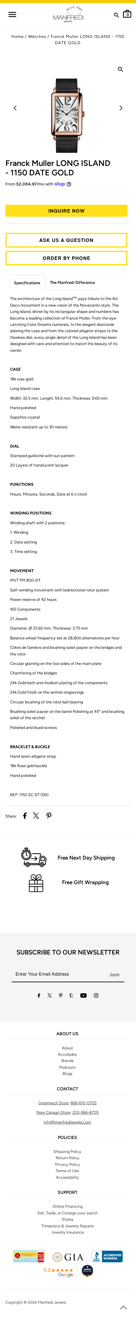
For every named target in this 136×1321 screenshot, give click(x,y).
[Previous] (15, 108)
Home (17, 36)
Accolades (67, 1054)
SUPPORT (67, 1192)
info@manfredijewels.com (67, 1122)
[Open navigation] (12, 14)
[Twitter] (49, 996)
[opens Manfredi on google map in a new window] (58, 1276)
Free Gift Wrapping (85, 882)
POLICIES (67, 1137)
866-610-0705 (83, 1103)
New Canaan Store (53, 1112)
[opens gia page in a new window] (68, 1261)
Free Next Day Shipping (86, 857)
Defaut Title (68, 195)
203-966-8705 (85, 1112)
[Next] (120, 108)
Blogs (67, 1073)
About (67, 1048)
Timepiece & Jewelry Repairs (67, 1226)
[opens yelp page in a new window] (29, 1261)
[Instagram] (96, 996)
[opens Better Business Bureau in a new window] (107, 1261)
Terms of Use (67, 1170)
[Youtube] (83, 996)
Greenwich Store (53, 1103)
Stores (67, 1219)
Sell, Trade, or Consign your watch (67, 1213)
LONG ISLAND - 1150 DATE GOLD (57, 167)
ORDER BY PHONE (66, 258)
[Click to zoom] (120, 71)
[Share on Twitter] (36, 817)
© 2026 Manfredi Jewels (45, 1302)
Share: (11, 816)
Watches (37, 36)
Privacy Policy (67, 1164)
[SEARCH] (116, 16)
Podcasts (67, 1067)
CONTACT (67, 1089)
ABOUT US (67, 1033)
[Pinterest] (61, 996)
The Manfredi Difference (72, 282)
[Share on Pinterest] (49, 817)
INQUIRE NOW (66, 210)
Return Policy (67, 1157)
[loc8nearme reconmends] (87, 1276)
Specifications (27, 282)
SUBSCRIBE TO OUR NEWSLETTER (68, 952)
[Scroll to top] (123, 1308)
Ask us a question (66, 240)
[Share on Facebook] (25, 817)
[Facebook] (39, 996)
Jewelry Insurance (67, 1232)
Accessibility (67, 1177)
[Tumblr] (71, 996)
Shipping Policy (67, 1151)
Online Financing (68, 1206)
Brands (67, 1060)
